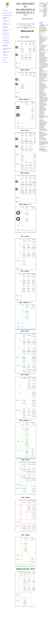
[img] (7, 5)
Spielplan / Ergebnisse (5, 27)
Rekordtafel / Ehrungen (6, 30)
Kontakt (5, 59)
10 (46, 151)
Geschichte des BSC (7, 15)
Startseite (5, 10)
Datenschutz (6, 35)
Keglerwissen (6, 40)
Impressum (5, 62)
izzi (39, 34)
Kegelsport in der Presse (7, 52)
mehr (46, 8)
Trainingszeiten (6, 42)
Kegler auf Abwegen (5, 45)
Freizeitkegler (6, 33)
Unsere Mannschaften (6, 24)
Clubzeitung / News (7, 12)
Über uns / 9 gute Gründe (6, 18)
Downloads (5, 57)
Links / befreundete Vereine (7, 49)
